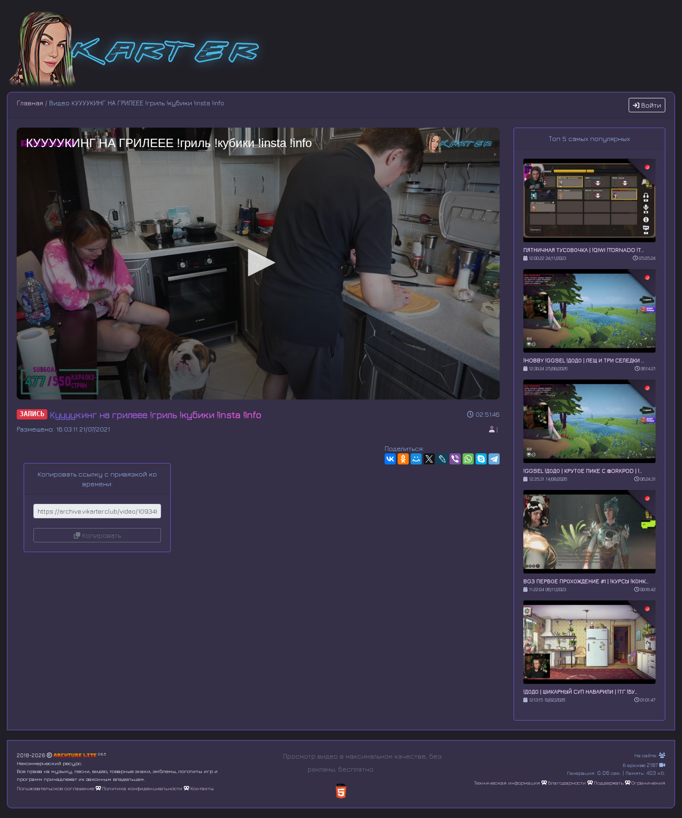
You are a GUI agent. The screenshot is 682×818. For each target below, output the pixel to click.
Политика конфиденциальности (142, 788)
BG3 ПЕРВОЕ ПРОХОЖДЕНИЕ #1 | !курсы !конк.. (586, 581)
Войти (650, 105)
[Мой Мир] (416, 458)
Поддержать (609, 782)
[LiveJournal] (442, 458)
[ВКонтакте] (390, 458)
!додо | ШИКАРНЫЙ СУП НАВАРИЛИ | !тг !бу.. (580, 691)
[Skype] (481, 458)
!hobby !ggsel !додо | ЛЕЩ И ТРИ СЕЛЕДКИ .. (583, 360)
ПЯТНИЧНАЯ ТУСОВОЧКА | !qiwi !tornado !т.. (583, 249)
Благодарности (567, 782)
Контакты (202, 788)
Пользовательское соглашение (55, 788)
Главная (30, 103)
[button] (258, 262)
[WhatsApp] (468, 458)
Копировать (100, 535)
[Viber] (455, 458)
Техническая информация (507, 782)
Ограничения (648, 782)
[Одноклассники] (403, 458)
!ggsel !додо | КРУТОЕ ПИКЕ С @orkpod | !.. (582, 470)
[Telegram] (494, 458)
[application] (258, 263)
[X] (429, 458)
